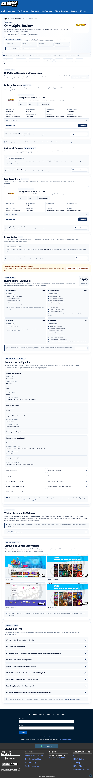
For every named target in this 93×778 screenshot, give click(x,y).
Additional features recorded (14, 492)
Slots (57, 11)
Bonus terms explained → (70, 142)
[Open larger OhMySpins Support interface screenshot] (25, 594)
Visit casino (83, 125)
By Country (23, 11)
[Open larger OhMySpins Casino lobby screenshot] (25, 565)
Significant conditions (11, 120)
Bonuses (35, 11)
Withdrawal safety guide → (30, 500)
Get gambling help (83, 268)
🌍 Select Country (46, 746)
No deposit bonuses (35, 60)
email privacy (50, 736)
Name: (21, 718)
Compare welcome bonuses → (78, 134)
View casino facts (10, 125)
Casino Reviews (32, 766)
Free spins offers (48, 60)
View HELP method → (80, 348)
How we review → (74, 55)
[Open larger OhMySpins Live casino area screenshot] (67, 565)
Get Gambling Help (33, 759)
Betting (65, 11)
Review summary (8, 60)
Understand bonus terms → (80, 77)
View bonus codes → (81, 257)
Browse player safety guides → (73, 699)
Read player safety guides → (31, 48)
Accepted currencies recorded (15, 481)
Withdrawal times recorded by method (59, 486)
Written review (8, 63)
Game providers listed (54, 470)
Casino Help (18, 18)
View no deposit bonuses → (79, 169)
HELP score (70, 60)
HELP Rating (30, 762)
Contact (76, 755)
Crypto (75, 11)
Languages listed (11, 476)
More (83, 11)
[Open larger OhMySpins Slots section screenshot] (67, 594)
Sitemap (76, 762)
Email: (21, 725)
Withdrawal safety (71, 268)
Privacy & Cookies (81, 770)
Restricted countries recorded (57, 476)
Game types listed (11, 470)
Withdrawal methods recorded (15, 486)
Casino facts (80, 60)
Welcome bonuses (21, 60)
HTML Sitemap (79, 766)
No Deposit (47, 11)
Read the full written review (14, 532)
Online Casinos (8, 11)
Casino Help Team (57, 758)
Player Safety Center (34, 755)
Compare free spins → (80, 227)
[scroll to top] (90, 775)
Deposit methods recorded (56, 481)
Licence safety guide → (15, 500)
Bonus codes (59, 60)
